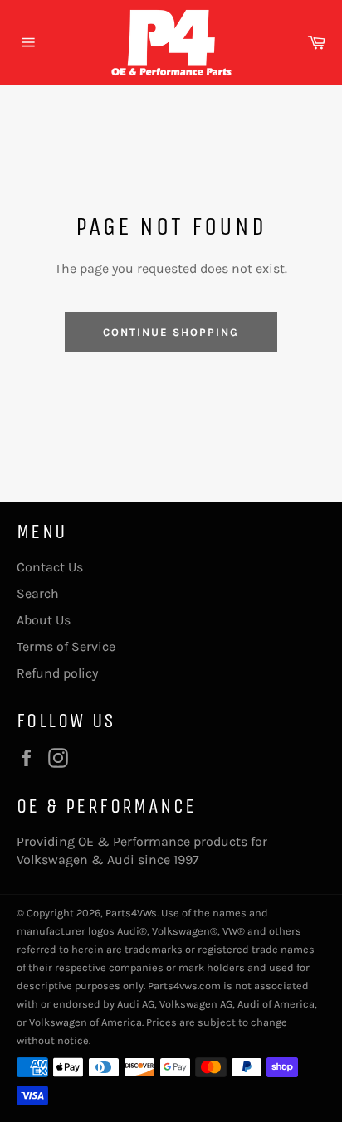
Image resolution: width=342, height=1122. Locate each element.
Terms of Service (66, 646)
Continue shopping (170, 332)
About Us (44, 620)
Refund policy (57, 673)
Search (38, 593)
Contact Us (50, 567)
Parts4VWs (131, 912)
